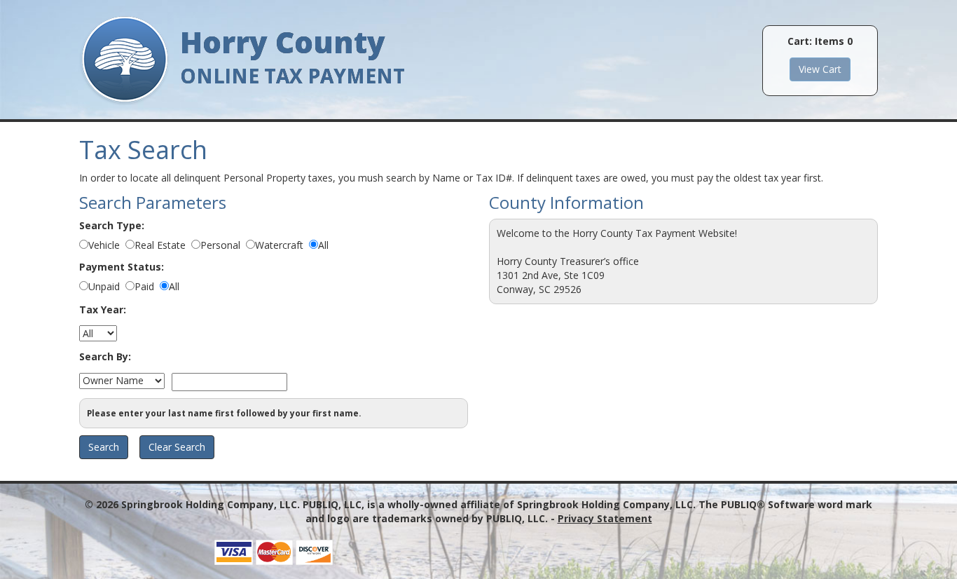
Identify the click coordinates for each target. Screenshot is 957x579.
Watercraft (279, 245)
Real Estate (160, 245)
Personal (220, 245)
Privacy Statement (605, 518)
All (323, 245)
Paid (144, 286)
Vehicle (104, 245)
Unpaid (104, 286)
